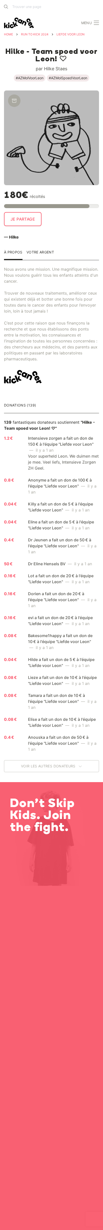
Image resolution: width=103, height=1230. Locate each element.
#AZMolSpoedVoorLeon (68, 78)
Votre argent (40, 252)
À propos (13, 252)
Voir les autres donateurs (48, 766)
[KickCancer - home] (20, 22)
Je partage (22, 219)
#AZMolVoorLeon (30, 78)
